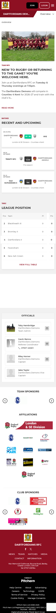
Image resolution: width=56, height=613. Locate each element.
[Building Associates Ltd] (38, 501)
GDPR (41, 591)
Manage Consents (36, 598)
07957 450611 (27, 348)
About (28, 587)
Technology (29, 591)
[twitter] (31, 549)
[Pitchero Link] (28, 581)
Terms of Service (19, 594)
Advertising (40, 587)
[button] (11, 328)
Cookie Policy (17, 598)
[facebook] (25, 549)
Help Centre (15, 587)
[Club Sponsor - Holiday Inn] (38, 512)
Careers (15, 591)
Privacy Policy (38, 594)
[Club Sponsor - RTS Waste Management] (17, 522)
